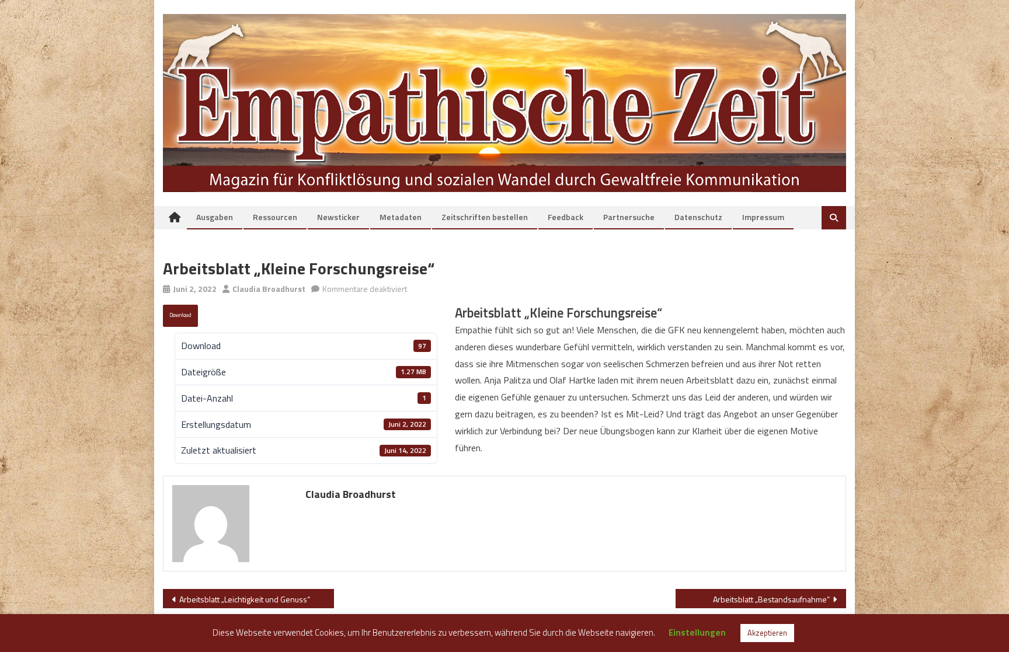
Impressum (763, 217)
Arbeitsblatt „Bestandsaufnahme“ (771, 599)
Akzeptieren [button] (767, 633)
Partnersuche (629, 217)
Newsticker (338, 217)
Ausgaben (214, 217)
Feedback (565, 217)
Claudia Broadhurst (268, 289)
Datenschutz (698, 217)
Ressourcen (275, 217)
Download (180, 315)
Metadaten (401, 217)
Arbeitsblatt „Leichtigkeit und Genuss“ (244, 599)
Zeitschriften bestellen (484, 217)
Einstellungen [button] (697, 632)
